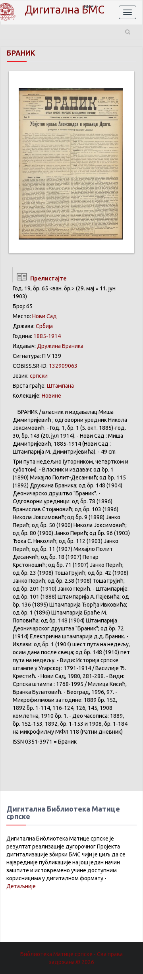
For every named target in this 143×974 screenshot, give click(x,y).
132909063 (63, 366)
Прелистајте (47, 278)
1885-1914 (47, 336)
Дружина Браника (60, 346)
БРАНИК (21, 53)
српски (39, 376)
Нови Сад (44, 316)
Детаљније (21, 886)
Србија (44, 326)
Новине (51, 395)
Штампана (60, 386)
